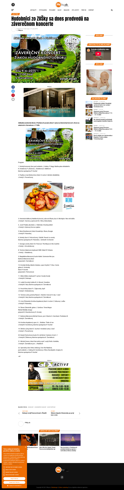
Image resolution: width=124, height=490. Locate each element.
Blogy (59, 10)
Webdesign (54, 487)
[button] (14, 485)
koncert (31, 407)
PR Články (52, 10)
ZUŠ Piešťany (52, 407)
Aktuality (33, 10)
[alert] (14, 467)
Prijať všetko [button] (14, 478)
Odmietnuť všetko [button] (14, 482)
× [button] (25, 447)
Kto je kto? (75, 10)
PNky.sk (83, 10)
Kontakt (91, 10)
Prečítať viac (16, 464)
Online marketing (63, 487)
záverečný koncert (40, 407)
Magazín (66, 10)
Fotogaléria (43, 10)
